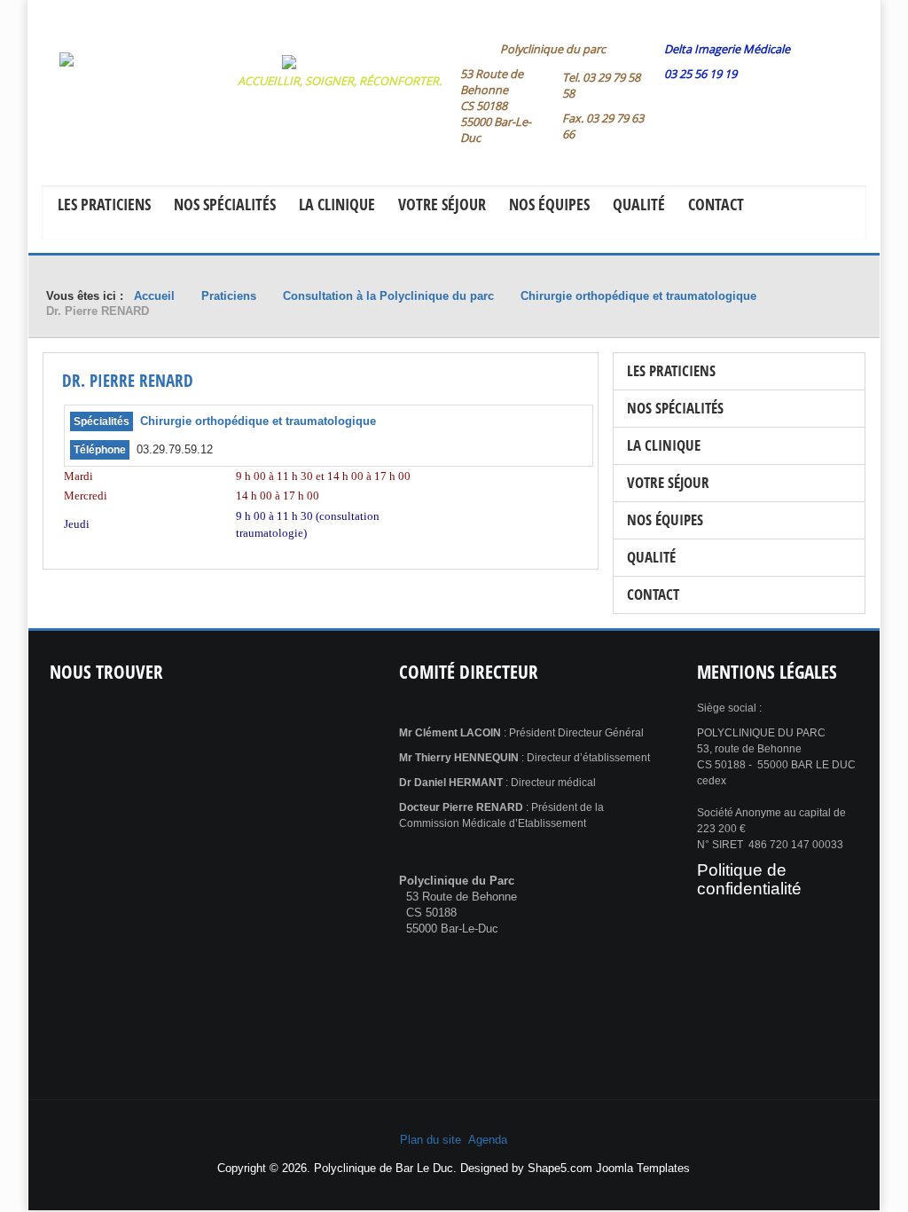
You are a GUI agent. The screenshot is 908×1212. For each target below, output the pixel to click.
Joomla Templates (643, 1168)
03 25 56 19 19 (700, 74)
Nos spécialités (225, 204)
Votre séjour (442, 204)
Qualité (639, 204)
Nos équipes (549, 204)
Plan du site (430, 1139)
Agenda (487, 1139)
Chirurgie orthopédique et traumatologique (258, 421)
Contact (716, 204)
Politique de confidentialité (749, 879)
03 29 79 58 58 (601, 85)
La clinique (337, 204)
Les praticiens (104, 204)
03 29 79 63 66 (603, 126)
